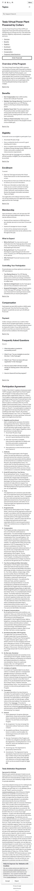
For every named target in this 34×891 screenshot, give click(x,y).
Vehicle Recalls (17, 888)
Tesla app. (14, 703)
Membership (7, 49)
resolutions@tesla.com (9, 792)
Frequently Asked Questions (12, 54)
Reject (17, 881)
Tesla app (16, 154)
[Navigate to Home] (8, 2)
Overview (7, 39)
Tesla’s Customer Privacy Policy (13, 588)
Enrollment (7, 47)
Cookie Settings (11, 877)
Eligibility (6, 44)
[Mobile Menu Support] (29, 7)
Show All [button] (4, 344)
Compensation (8, 52)
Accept (7, 881)
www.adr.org (10, 817)
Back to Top (5, 87)
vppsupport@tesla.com (24, 706)
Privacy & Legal (17, 886)
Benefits (6, 42)
